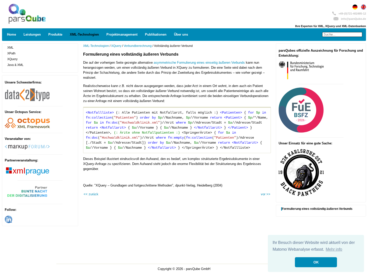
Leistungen (32, 34)
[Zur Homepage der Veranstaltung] (27, 198)
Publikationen (155, 34)
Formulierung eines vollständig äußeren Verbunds (317, 209)
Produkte (55, 34)
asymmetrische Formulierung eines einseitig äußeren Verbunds (199, 62)
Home (11, 34)
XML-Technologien (84, 34)
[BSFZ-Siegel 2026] (301, 131)
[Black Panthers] (301, 195)
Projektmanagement (121, 34)
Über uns (181, 34)
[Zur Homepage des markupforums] (27, 148)
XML (10, 47)
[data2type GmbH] (27, 100)
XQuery (12, 59)
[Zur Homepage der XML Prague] (27, 174)
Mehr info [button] (334, 249)
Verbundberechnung (138, 46)
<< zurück (91, 194)
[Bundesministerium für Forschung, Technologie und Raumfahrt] (301, 78)
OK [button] (316, 262)
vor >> (265, 194)
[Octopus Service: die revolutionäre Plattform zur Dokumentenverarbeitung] (27, 127)
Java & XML (15, 65)
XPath (11, 53)
